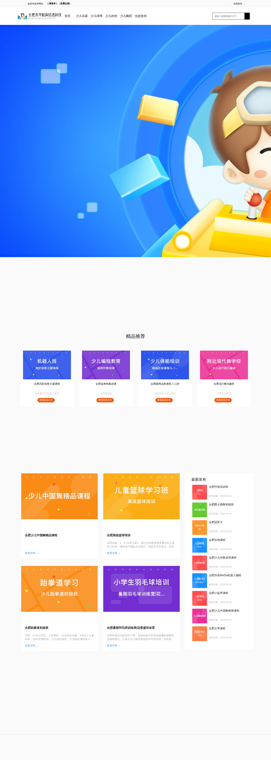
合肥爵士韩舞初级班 (221, 504)
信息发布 (237, 3)
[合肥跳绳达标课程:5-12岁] (165, 365)
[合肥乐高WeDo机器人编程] (199, 580)
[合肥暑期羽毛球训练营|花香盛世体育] (141, 589)
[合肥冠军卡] (199, 527)
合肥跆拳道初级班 (36, 627)
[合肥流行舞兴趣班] (224, 365)
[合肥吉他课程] (199, 545)
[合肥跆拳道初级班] (59, 589)
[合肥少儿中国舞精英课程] (199, 616)
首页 (67, 16)
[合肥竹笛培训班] (199, 492)
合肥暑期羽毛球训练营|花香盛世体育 (131, 627)
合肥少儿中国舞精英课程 (224, 610)
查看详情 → (32, 553)
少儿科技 (111, 16)
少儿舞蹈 (126, 16)
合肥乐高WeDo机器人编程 (225, 575)
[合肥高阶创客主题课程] (47, 365)
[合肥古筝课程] (199, 633)
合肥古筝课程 (217, 628)
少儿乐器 (82, 16)
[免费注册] (65, 3)
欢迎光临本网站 (35, 3)
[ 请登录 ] (52, 3)
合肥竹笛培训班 (218, 486)
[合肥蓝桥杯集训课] (106, 365)
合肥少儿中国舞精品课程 (41, 535)
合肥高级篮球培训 (119, 535)
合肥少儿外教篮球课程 (223, 557)
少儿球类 (97, 16)
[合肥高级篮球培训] (141, 496)
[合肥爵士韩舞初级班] (199, 509)
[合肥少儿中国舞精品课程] (59, 496)
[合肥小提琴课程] (199, 598)
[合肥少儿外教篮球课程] (199, 563)
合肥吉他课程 (217, 539)
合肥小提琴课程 (218, 592)
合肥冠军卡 (216, 522)
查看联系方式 (46, 400)
